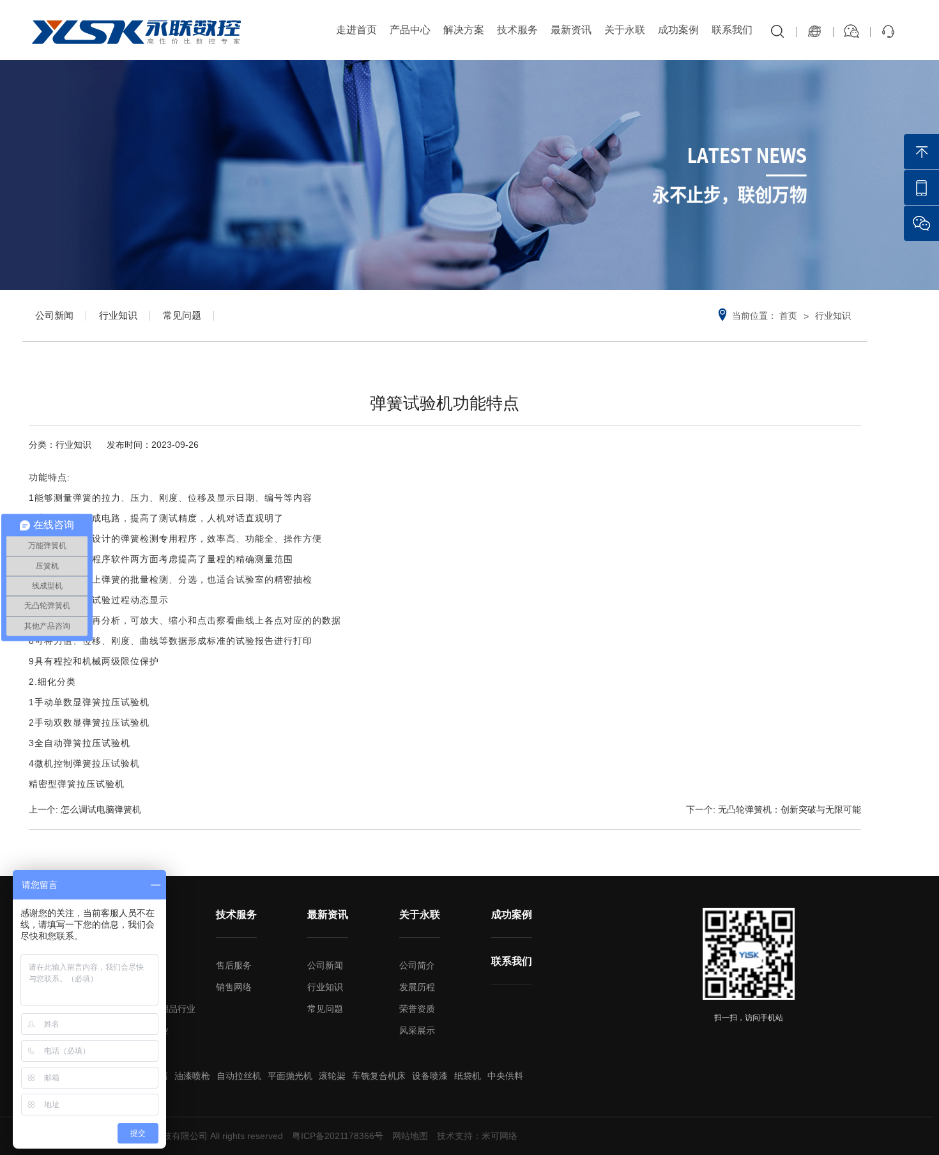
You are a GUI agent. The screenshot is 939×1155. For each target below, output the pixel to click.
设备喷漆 (430, 1076)
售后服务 (234, 965)
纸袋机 (467, 1076)
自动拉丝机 (239, 1076)
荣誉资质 (417, 1009)
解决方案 (463, 29)
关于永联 (624, 29)
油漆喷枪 (192, 1076)
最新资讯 (571, 29)
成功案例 (678, 29)
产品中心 (410, 29)
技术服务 (517, 29)
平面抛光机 (290, 1076)
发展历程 (417, 987)
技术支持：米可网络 (477, 1136)
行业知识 (118, 315)
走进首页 (356, 29)
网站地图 (410, 1136)
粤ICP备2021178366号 (337, 1136)
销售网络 (234, 987)
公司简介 (417, 965)
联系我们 (732, 29)
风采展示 (417, 1030)
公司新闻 (54, 315)
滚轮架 (332, 1076)
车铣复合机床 (379, 1076)
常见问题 (182, 315)
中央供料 (505, 1076)
